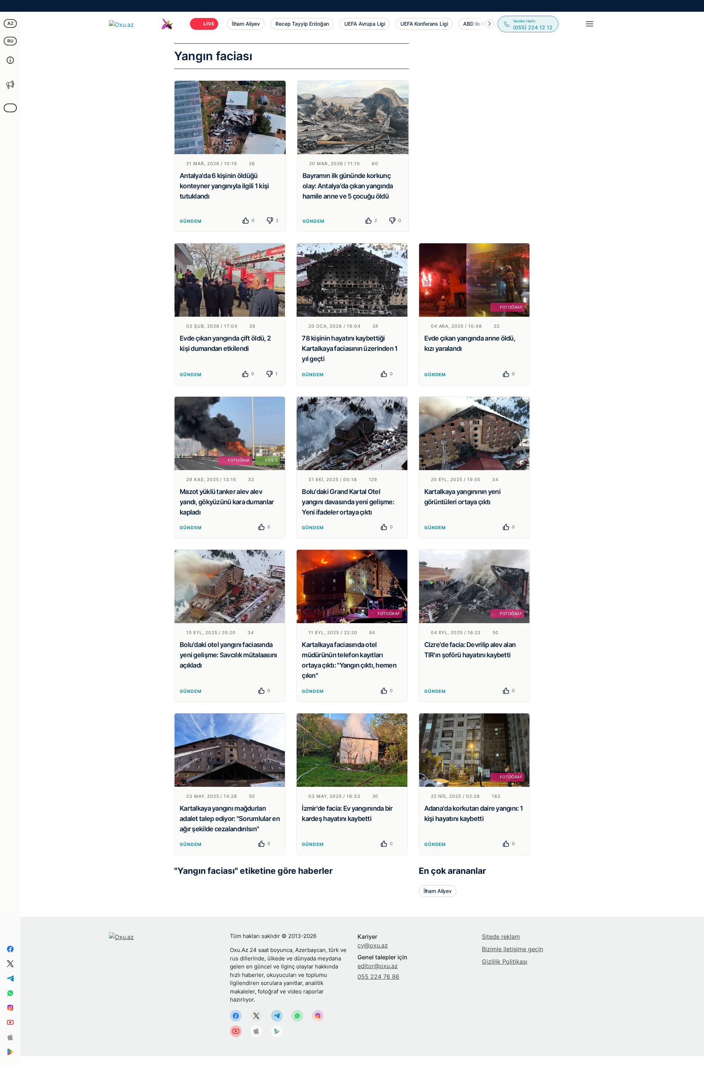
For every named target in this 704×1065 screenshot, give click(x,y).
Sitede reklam (501, 936)
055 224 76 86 (378, 976)
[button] (489, 23)
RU (10, 41)
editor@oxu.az (378, 966)
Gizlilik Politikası (504, 961)
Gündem (191, 221)
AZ (10, 23)
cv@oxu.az (373, 945)
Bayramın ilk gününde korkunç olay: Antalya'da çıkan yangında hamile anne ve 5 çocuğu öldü (347, 186)
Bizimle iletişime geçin (512, 949)
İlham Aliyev (437, 891)
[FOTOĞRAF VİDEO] (230, 432)
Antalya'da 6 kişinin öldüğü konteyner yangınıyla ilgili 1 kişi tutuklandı (224, 186)
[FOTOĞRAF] (474, 279)
